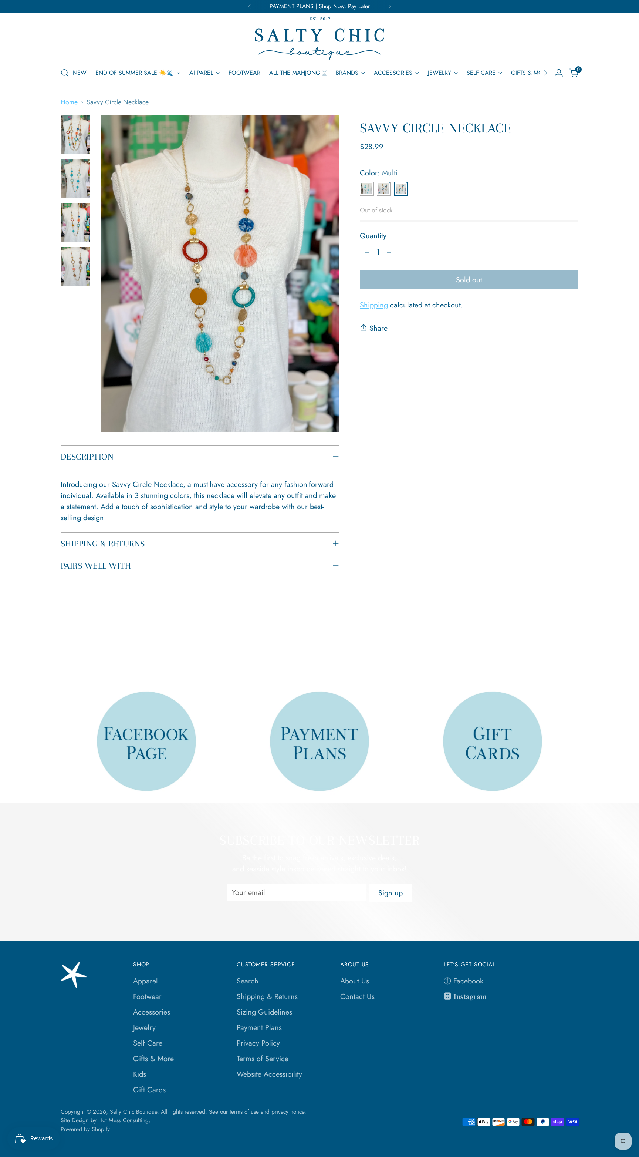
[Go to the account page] (558, 72)
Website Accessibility (269, 1074)
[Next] (390, 6)
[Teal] (367, 189)
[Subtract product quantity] (366, 252)
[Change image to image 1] (75, 135)
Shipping (374, 305)
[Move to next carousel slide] (572, 653)
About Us (354, 981)
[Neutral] (384, 189)
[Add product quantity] (389, 252)
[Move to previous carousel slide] (555, 653)
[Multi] (401, 189)
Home (69, 102)
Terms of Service (262, 1058)
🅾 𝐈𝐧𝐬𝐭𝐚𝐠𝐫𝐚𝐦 (465, 996)
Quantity (373, 236)
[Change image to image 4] (75, 266)
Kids (139, 1074)
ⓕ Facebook (463, 981)
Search (247, 981)
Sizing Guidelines (264, 1012)
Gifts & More (153, 1058)
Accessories (151, 1012)
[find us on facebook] (147, 741)
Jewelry (144, 1027)
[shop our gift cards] (493, 741)
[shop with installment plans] (320, 741)
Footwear (147, 996)
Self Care (147, 1043)
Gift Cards (149, 1089)
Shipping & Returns (267, 996)
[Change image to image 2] (75, 178)
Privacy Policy (258, 1043)
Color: (379, 173)
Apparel (145, 981)
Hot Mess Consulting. (124, 1120)
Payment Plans (259, 1027)
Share (378, 328)
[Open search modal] (64, 72)
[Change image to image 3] (75, 222)
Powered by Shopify (85, 1129)
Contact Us (357, 996)
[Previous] (249, 6)
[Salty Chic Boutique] (319, 38)
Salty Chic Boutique (133, 1111)
